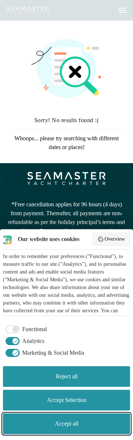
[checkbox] (25, 329)
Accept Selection (66, 400)
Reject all (67, 376)
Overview (115, 239)
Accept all (66, 423)
